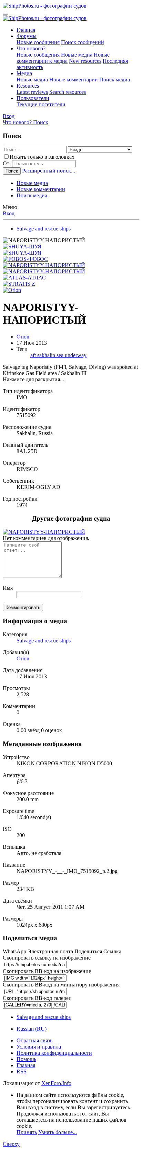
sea (61, 355)
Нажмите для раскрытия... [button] (33, 379)
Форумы (27, 36)
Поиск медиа (114, 79)
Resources (28, 86)
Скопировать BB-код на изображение (47, 971)
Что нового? (31, 48)
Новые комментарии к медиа (63, 58)
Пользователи (33, 98)
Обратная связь (34, 1040)
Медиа (24, 73)
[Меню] (5, 14)
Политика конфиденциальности (54, 1053)
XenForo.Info (56, 1083)
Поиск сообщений (82, 42)
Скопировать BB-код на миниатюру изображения (61, 984)
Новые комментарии (73, 79)
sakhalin (47, 355)
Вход (8, 213)
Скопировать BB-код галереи (37, 998)
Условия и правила (39, 1047)
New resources (85, 61)
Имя (8, 588)
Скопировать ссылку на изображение (47, 958)
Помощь (26, 1059)
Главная (26, 30)
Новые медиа (76, 55)
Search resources (67, 92)
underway (76, 355)
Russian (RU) (32, 1029)
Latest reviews (32, 92)
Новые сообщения (38, 42)
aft (33, 355)
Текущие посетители (41, 104)
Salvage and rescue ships (44, 640)
